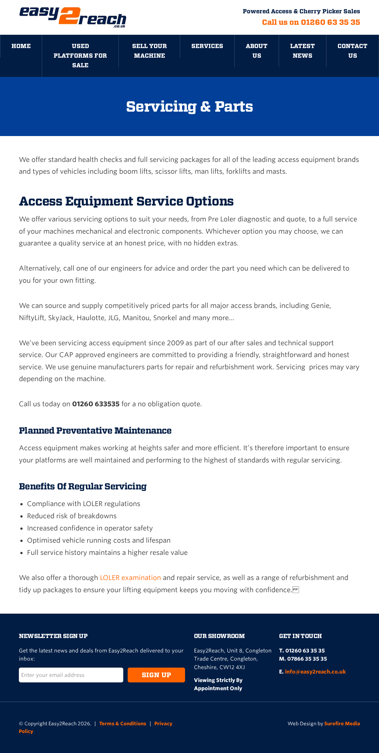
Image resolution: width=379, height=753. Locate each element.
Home (21, 46)
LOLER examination (130, 577)
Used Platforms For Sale (80, 56)
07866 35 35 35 (307, 659)
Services (207, 46)
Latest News (302, 51)
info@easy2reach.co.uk (315, 672)
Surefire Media (342, 723)
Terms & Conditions (122, 723)
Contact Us (353, 51)
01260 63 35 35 (305, 651)
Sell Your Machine (149, 51)
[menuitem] (21, 56)
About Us (257, 51)
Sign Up (156, 675)
